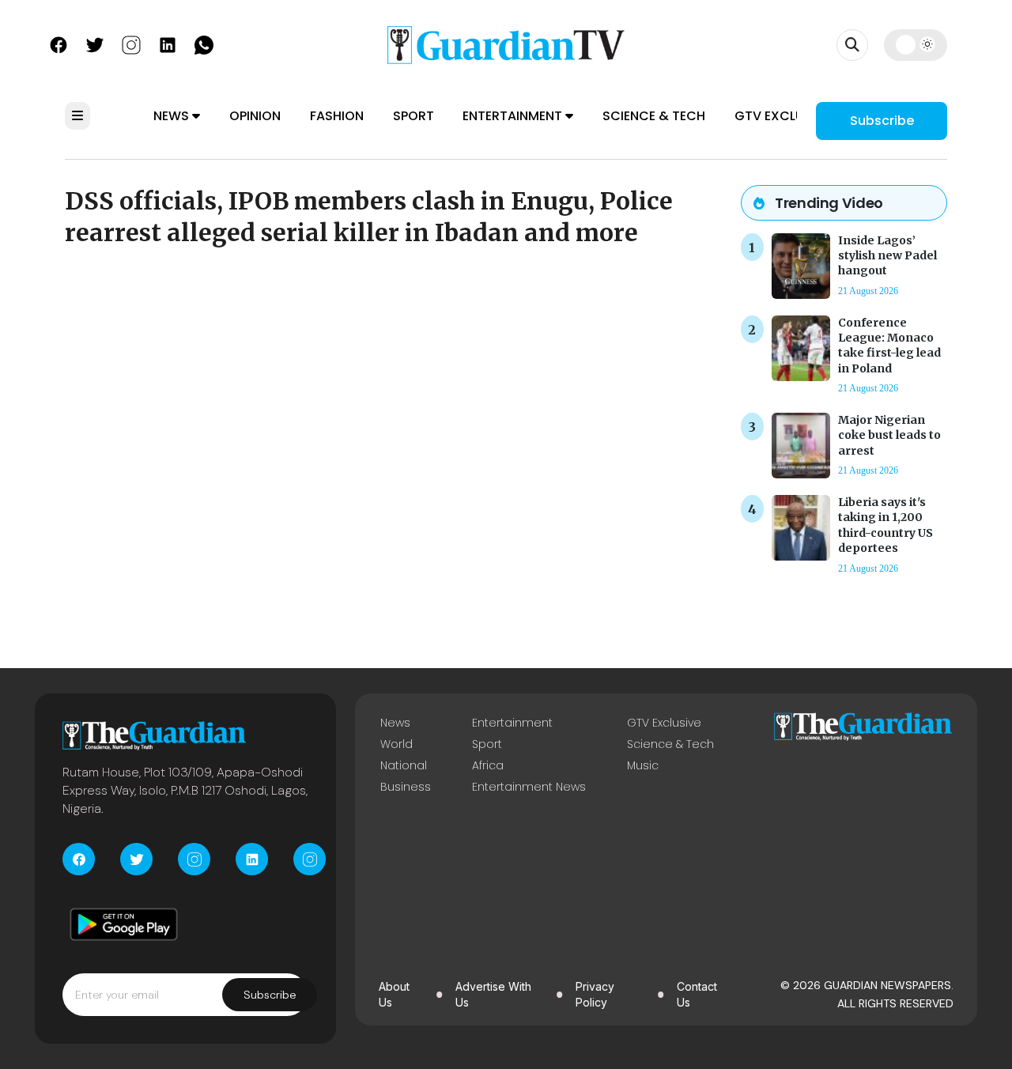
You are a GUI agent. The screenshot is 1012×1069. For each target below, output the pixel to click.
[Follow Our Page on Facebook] (58, 43)
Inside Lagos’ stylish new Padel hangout (887, 255)
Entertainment (514, 116)
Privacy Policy (595, 994)
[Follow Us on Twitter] (95, 43)
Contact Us (697, 994)
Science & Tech (653, 116)
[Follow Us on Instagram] (131, 43)
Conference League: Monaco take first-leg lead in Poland (889, 345)
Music (643, 765)
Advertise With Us (493, 994)
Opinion (255, 116)
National (403, 765)
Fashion (337, 116)
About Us (394, 994)
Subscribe (882, 120)
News (172, 116)
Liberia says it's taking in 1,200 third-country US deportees (885, 525)
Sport (413, 116)
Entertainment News (529, 787)
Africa (488, 765)
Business (405, 787)
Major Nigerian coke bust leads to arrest (889, 435)
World (396, 744)
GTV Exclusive (782, 116)
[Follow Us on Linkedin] (167, 43)
